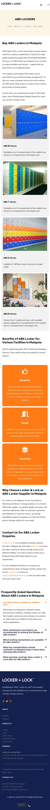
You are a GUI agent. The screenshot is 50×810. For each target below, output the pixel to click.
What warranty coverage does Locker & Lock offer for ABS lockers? (22, 658)
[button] (41, 5)
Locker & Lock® (8, 543)
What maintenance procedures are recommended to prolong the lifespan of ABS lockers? (23, 632)
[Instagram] (10, 701)
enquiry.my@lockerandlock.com (14, 575)
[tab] (25, 603)
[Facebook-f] (3, 701)
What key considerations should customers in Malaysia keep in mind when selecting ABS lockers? (24, 649)
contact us (12, 572)
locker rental (36, 546)
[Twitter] (7, 701)
